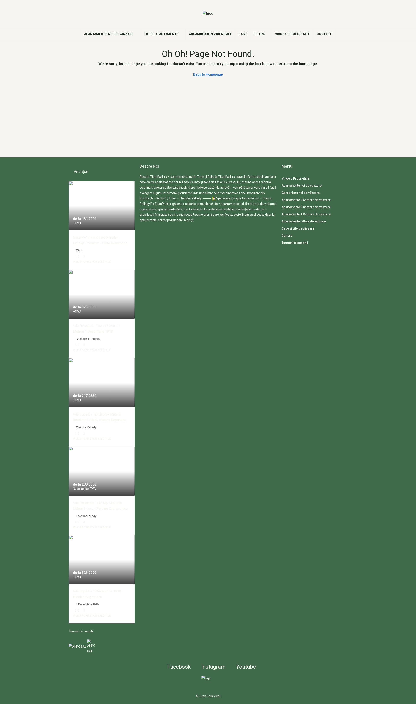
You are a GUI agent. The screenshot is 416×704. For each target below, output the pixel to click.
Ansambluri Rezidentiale (210, 34)
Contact (324, 34)
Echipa (259, 34)
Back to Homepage (208, 74)
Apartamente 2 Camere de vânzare (306, 200)
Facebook (178, 667)
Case (243, 34)
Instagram (213, 667)
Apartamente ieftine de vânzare (304, 221)
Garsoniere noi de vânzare (301, 192)
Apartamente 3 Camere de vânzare (306, 207)
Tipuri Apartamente (161, 34)
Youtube (245, 667)
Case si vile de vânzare (298, 228)
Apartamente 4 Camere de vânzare (306, 214)
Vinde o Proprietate (292, 34)
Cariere (287, 235)
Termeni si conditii (81, 631)
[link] (102, 205)
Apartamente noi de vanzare (108, 34)
